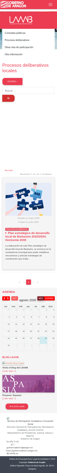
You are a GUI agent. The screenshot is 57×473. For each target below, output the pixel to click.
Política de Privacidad (18, 459)
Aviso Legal (32, 459)
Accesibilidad (43, 459)
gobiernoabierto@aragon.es (20, 447)
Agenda (49, 298)
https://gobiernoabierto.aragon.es (22, 450)
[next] (8, 298)
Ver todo (9, 170)
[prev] (4, 298)
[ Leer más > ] (9, 371)
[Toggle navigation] (50, 4)
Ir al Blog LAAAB (17, 406)
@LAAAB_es (12, 453)
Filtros (12, 81)
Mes (41, 298)
